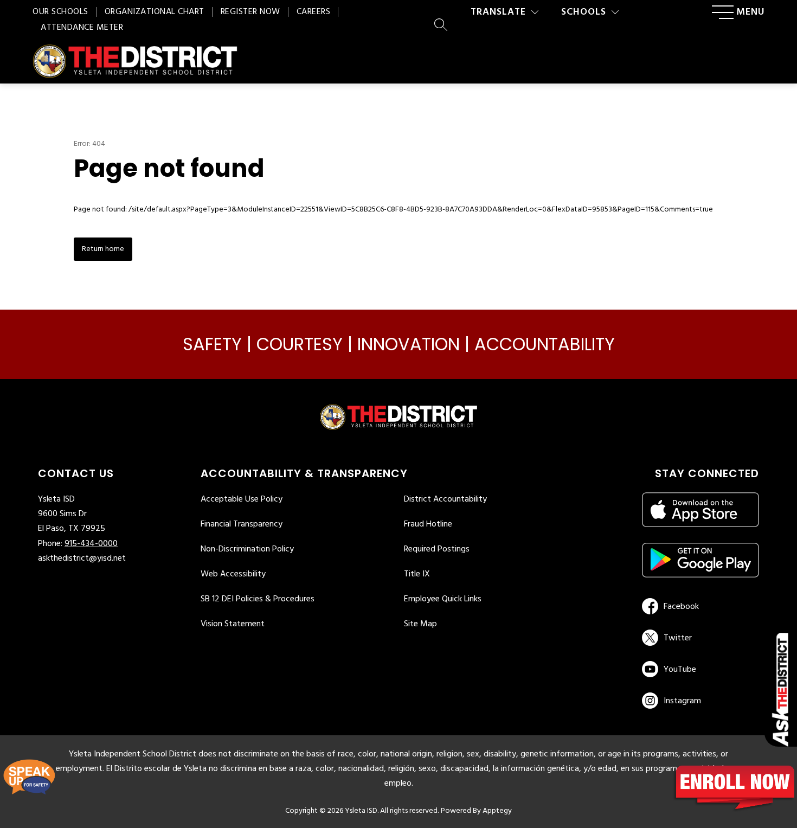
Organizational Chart (154, 11)
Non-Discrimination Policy (247, 549)
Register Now (250, 11)
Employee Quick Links (442, 599)
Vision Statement (233, 624)
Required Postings (437, 549)
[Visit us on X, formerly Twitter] (698, 638)
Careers (314, 11)
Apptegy (497, 811)
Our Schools (60, 11)
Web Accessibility (233, 574)
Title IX (417, 574)
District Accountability (445, 499)
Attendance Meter (82, 27)
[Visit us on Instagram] (700, 701)
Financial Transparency (241, 524)
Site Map (420, 624)
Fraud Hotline (428, 524)
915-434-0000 (91, 544)
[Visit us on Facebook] (698, 606)
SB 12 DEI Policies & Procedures (257, 599)
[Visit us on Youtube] (698, 669)
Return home (103, 249)
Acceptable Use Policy (241, 499)
